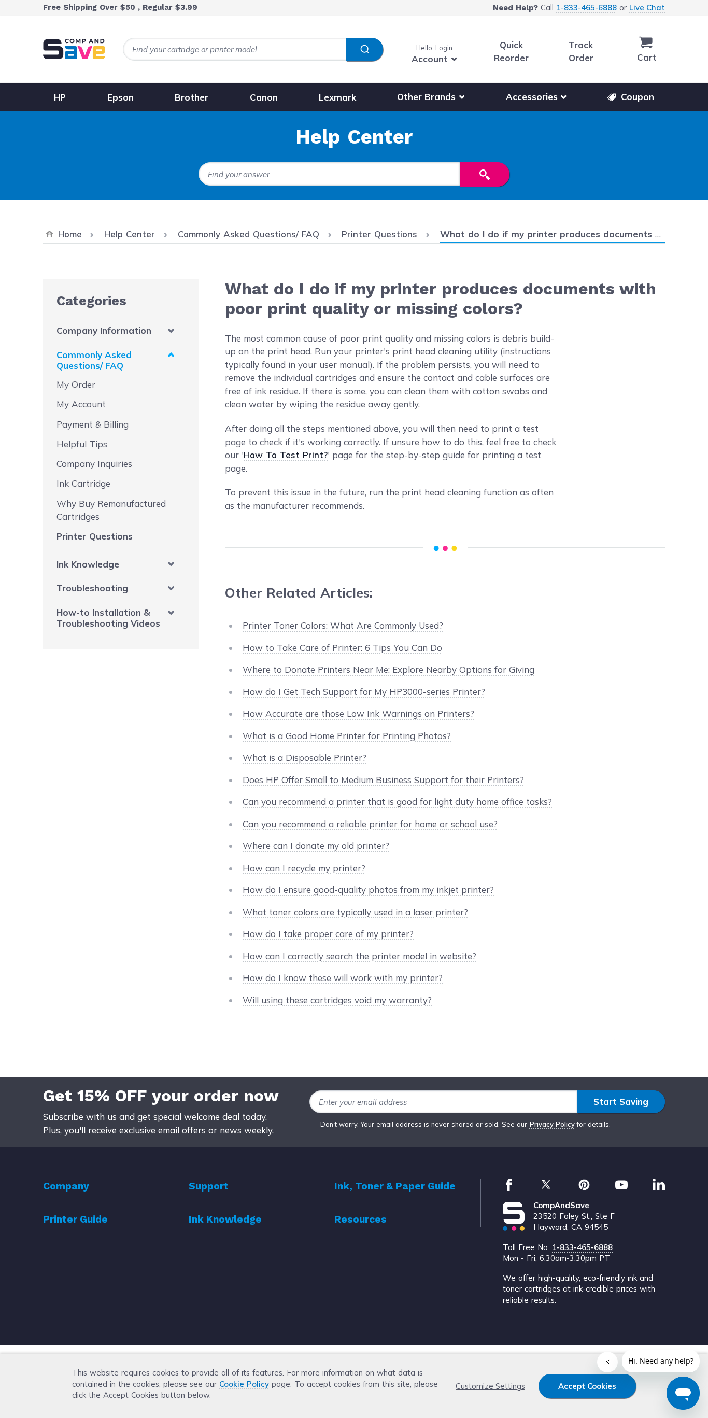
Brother (191, 96)
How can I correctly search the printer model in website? (359, 956)
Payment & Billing (92, 424)
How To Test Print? (286, 454)
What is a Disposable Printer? (304, 757)
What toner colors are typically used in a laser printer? (355, 911)
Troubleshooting (92, 588)
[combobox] (253, 49)
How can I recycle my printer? (304, 867)
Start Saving (620, 1101)
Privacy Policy (552, 1124)
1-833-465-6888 (586, 7)
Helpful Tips (81, 443)
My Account (81, 404)
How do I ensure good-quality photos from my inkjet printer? (368, 889)
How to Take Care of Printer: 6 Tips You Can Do (342, 647)
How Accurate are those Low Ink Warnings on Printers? (358, 713)
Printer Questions (94, 536)
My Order (75, 384)
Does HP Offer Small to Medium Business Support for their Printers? (383, 779)
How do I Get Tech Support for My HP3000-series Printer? (364, 691)
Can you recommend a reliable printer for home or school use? (370, 823)
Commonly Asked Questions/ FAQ (94, 360)
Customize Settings (490, 1386)
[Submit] (364, 50)
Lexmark (337, 96)
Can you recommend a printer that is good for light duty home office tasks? (397, 801)
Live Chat (647, 7)
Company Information (103, 330)
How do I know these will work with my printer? (343, 977)
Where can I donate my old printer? (316, 845)
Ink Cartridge (83, 483)
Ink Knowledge (87, 564)
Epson (120, 96)
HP (60, 96)
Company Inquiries (94, 463)
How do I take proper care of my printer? (328, 933)
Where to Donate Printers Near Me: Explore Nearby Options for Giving (388, 669)
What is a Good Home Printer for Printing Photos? (347, 735)
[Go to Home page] (74, 49)
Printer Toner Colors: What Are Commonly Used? (343, 625)
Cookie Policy (244, 1384)
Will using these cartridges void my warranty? (337, 1000)
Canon (264, 96)
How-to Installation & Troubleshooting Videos (108, 618)
